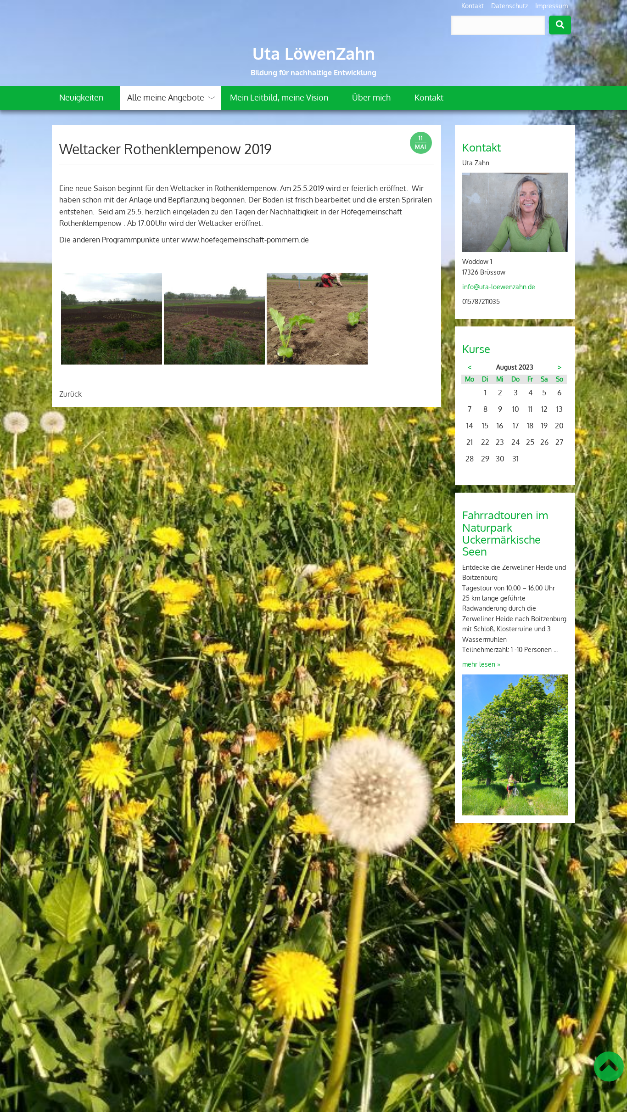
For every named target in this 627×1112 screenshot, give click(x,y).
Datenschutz (509, 6)
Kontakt (472, 6)
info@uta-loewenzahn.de (498, 287)
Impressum (551, 6)
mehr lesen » (481, 664)
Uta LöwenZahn (313, 53)
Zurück (70, 394)
